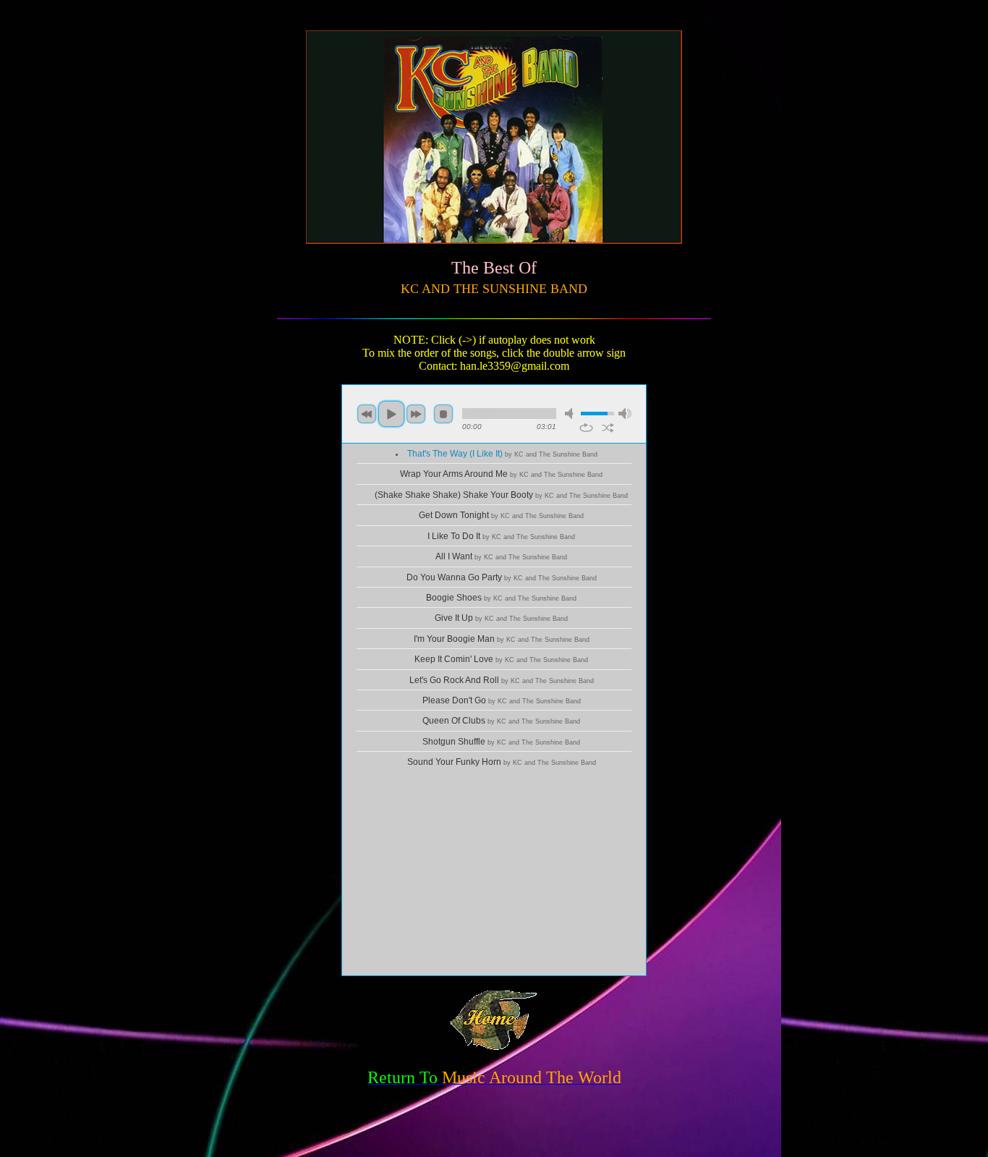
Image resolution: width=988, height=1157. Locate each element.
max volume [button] (624, 413)
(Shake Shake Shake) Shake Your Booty (501, 495)
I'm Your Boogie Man (501, 639)
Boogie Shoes (501, 597)
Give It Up (501, 618)
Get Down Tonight (501, 515)
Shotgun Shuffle (501, 741)
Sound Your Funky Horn (501, 762)
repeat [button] (586, 427)
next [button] (416, 414)
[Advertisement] (494, 874)
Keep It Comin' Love (501, 659)
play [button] (391, 413)
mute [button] (571, 413)
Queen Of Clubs (501, 720)
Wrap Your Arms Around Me (501, 474)
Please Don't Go (501, 700)
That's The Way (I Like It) (502, 453)
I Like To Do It (501, 536)
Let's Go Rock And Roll (501, 680)
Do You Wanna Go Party (501, 577)
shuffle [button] (608, 427)
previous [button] (367, 414)
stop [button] (443, 414)
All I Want (501, 556)
